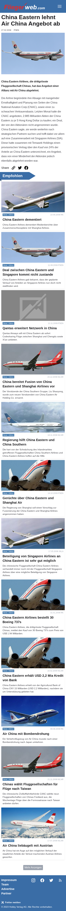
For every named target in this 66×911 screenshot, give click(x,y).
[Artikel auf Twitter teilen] (20, 168)
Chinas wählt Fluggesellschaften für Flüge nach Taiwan (32, 748)
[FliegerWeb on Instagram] (33, 887)
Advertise (7, 889)
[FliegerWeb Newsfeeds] (60, 880)
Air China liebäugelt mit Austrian (19, 809)
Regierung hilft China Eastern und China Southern (29, 403)
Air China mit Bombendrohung (18, 697)
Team (5, 884)
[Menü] (59, 6)
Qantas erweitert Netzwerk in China (21, 292)
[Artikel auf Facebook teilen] (26, 168)
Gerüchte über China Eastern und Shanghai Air (28, 462)
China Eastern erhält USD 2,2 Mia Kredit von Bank (30, 639)
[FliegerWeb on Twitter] (51, 887)
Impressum (9, 880)
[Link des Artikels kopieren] (13, 168)
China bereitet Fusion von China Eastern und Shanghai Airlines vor (32, 347)
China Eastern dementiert (15, 183)
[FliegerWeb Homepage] (24, 6)
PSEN (16, 30)
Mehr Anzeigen (33, 867)
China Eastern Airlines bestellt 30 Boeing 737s (27, 581)
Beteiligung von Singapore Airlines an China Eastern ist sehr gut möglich (32, 522)
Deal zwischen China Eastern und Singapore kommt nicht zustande (31, 236)
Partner (6, 893)
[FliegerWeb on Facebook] (42, 887)
